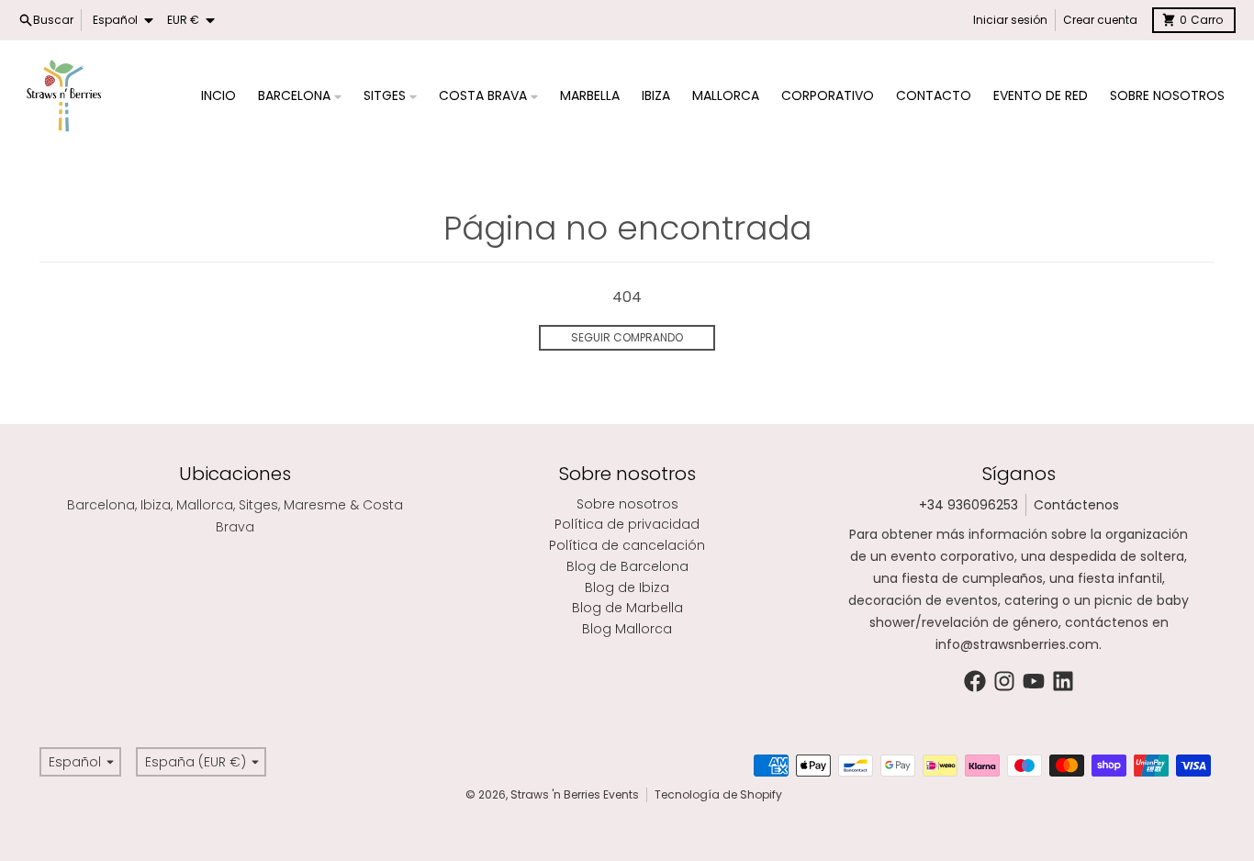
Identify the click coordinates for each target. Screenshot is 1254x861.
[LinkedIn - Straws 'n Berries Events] (1063, 681)
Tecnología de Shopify (718, 794)
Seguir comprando (627, 337)
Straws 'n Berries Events (574, 794)
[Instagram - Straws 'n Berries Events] (1004, 681)
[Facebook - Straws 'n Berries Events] (975, 681)
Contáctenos (1076, 505)
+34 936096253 (968, 505)
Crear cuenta (1100, 20)
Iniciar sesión (1010, 20)
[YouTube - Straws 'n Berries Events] (1034, 681)
